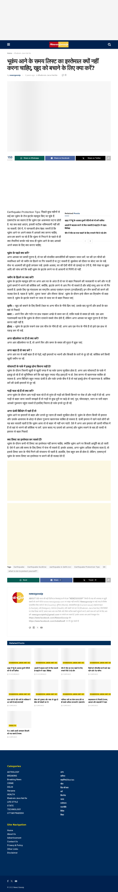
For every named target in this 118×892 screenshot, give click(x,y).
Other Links (12, 849)
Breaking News (14, 779)
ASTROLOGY (13, 772)
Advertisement (14, 838)
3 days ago (40, 705)
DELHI (10, 787)
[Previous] (85, 241)
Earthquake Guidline (37, 567)
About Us (11, 834)
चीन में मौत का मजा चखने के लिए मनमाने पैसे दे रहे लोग (85, 233)
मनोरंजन (63, 803)
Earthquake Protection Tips (87, 567)
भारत (62, 799)
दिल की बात (64, 787)
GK (104, 567)
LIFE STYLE (12, 802)
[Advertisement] (59, 20)
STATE (10, 806)
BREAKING (12, 776)
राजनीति (63, 807)
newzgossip (15, 75)
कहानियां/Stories (67, 780)
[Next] (90, 241)
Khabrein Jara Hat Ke (22, 53)
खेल (61, 784)
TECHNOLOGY (14, 809)
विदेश (62, 811)
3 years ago (30, 75)
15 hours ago (13, 674)
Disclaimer (12, 853)
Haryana (11, 791)
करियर (62, 776)
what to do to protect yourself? (23, 571)
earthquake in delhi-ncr (60, 567)
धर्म (61, 791)
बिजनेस (63, 795)
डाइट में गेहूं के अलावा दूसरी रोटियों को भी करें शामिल (84, 220)
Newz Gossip (19, 887)
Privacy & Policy (15, 845)
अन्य (62, 772)
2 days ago (66, 674)
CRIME (10, 783)
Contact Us (12, 841)
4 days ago (94, 705)
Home (9, 53)
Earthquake (19, 567)
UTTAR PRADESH (15, 813)
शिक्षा (62, 815)
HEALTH (12, 726)
